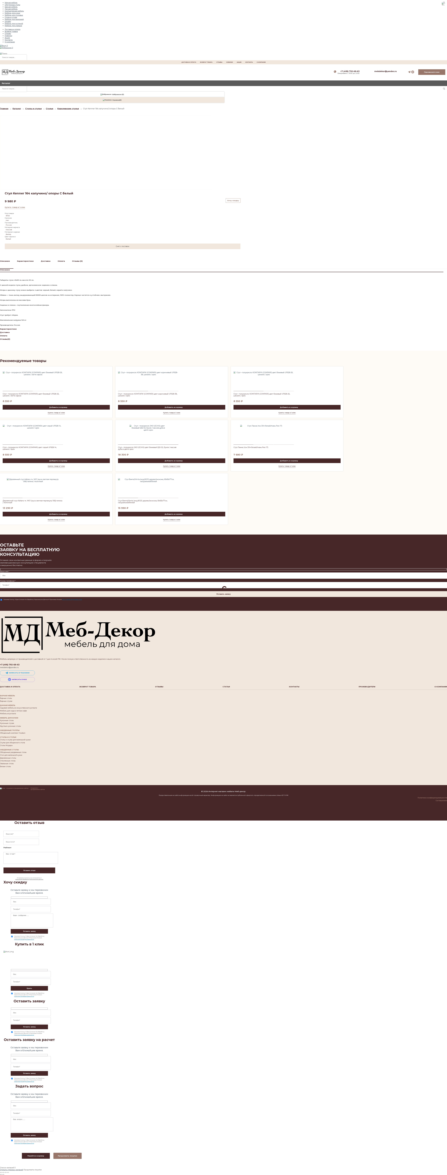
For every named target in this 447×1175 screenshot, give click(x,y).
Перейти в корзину (35, 1156)
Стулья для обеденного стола (12, 743)
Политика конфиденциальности (432, 798)
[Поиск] (444, 88)
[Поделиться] (3, 1172)
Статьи (226, 687)
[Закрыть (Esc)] (1, 1172)
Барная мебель (11, 7)
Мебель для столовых (14, 15)
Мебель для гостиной (14, 24)
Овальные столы (7, 764)
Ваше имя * (4, 571)
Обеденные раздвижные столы (13, 752)
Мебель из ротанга (8, 714)
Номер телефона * (7, 581)
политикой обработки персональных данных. (29, 879)
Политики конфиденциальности (72, 599)
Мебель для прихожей (14, 19)
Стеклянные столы (7, 761)
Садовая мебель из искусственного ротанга (18, 708)
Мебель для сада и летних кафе (13, 711)
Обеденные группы (10, 730)
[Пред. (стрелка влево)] (1, 1174)
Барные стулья (6, 701)
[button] (56, 407)
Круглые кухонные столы (10, 726)
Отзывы (8, 34)
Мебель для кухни (12, 13)
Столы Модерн (6, 745)
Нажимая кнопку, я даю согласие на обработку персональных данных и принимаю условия (42, 599)
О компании (10, 42)
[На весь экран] (6, 1172)
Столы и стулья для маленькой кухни (15, 740)
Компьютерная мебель (14, 11)
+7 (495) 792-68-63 (349, 71)
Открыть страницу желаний (11, 1170)
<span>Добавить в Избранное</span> (62, 370)
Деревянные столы (8, 758)
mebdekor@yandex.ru (385, 71)
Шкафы (8, 21)
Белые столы (5, 766)
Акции (7, 38)
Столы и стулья (11, 17)
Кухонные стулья (7, 723)
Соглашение (441, 800)
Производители (367, 687)
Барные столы (6, 698)
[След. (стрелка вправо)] (3, 1174)
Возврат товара (11, 31)
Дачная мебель (11, 9)
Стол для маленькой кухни (11, 755)
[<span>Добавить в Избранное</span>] (33, 381)
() (117, 100)
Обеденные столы (12, 5)
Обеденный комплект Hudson (12, 733)
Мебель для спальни (13, 26)
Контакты (9, 40)
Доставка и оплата (12, 29)
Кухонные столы (7, 720)
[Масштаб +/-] (8, 1172)
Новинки (8, 36)
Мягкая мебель (11, 3)
